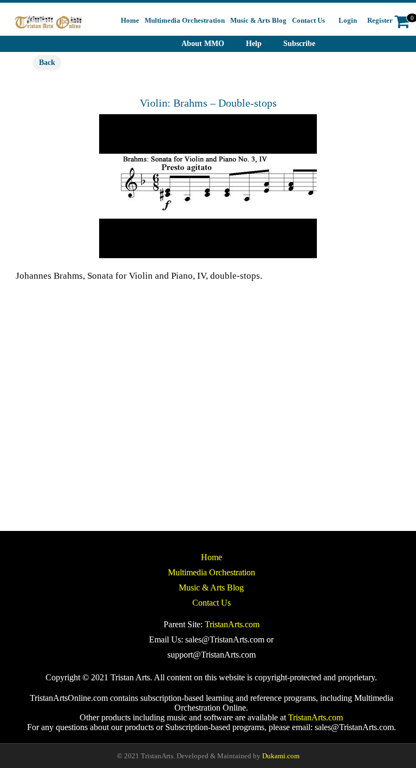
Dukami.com (281, 756)
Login (348, 20)
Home (211, 557)
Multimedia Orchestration (211, 572)
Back (47, 62)
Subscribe (299, 44)
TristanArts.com (232, 624)
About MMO (202, 44)
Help (254, 44)
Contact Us (211, 602)
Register (380, 20)
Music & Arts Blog (211, 587)
